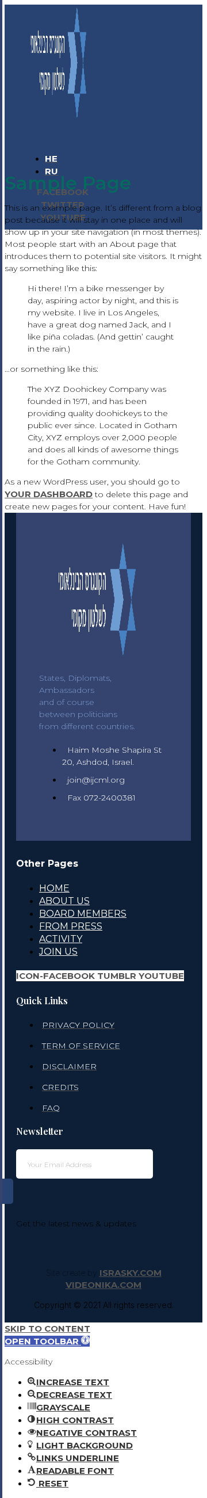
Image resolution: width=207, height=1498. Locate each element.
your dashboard (49, 494)
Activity (60, 938)
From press (70, 926)
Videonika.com (103, 1284)
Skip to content (47, 1328)
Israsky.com (130, 1272)
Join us (58, 951)
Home (54, 888)
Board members (82, 913)
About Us (64, 900)
